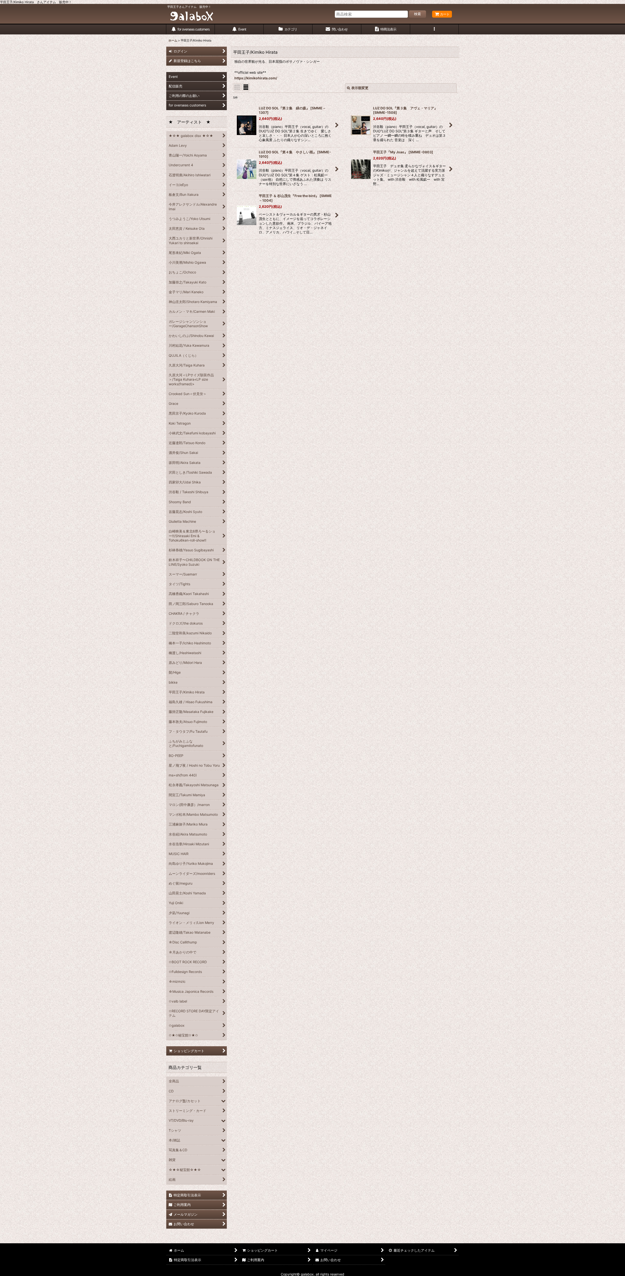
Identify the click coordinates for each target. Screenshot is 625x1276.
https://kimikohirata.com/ (255, 78)
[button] (434, 29)
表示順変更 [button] (359, 88)
